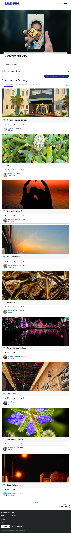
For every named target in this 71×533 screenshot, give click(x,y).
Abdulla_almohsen (13, 356)
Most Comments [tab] (21, 85)
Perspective (12, 394)
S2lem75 (10, 174)
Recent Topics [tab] (8, 85)
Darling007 (11, 493)
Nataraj (10, 302)
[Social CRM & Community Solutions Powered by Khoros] (65, 506)
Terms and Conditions (9, 516)
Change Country (17, 526)
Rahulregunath (12, 402)
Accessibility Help (7, 512)
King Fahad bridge (14, 257)
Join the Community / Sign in (56, 76)
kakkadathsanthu (13, 219)
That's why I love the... (15, 439)
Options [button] (65, 71)
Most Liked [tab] (34, 85)
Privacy (3, 519)
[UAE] (11, 3)
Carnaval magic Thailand (16, 348)
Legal (3, 523)
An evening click (13, 211)
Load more (34, 503)
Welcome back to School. (17, 120)
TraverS (10, 128)
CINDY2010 (11, 447)
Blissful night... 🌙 (14, 485)
